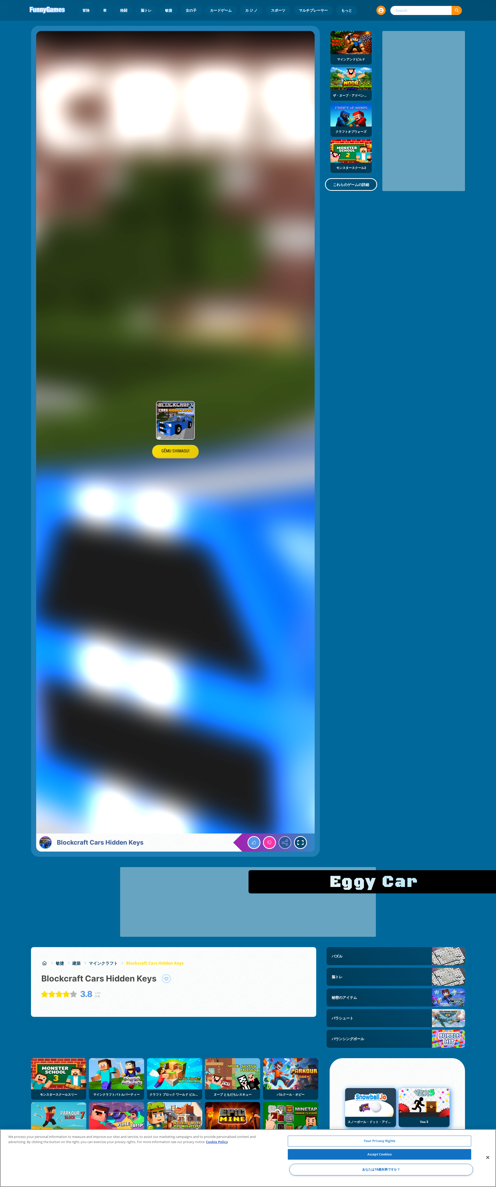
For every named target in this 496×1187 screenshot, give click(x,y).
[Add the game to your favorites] (166, 978)
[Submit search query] (457, 10)
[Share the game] (284, 842)
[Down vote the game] (269, 842)
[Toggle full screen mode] (300, 842)
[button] (381, 10)
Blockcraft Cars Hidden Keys (155, 963)
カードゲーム (221, 10)
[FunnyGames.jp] (44, 963)
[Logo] (47, 10)
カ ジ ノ (251, 10)
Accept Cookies (379, 1154)
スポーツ (278, 10)
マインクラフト (103, 963)
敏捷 (168, 10)
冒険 (86, 10)
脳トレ (146, 10)
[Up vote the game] (253, 842)
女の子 (191, 10)
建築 (76, 963)
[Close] (487, 1157)
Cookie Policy (217, 1141)
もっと (346, 10)
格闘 (123, 10)
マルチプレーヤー (313, 10)
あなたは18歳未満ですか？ (381, 1169)
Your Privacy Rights (379, 1140)
